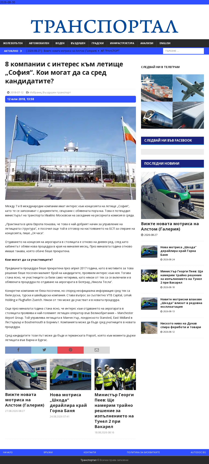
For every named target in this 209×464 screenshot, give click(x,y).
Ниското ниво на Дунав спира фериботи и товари (180, 325)
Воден (60, 43)
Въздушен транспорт (57, 92)
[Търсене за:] (183, 51)
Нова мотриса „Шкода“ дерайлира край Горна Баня (68, 402)
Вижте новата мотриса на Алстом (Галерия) (24, 400)
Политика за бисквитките (143, 452)
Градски (98, 43)
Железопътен (13, 43)
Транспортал (89, 460)
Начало (8, 452)
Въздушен (78, 43)
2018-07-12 (16, 92)
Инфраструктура (122, 43)
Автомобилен (39, 43)
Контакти (90, 452)
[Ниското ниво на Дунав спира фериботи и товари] (149, 328)
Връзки (48, 452)
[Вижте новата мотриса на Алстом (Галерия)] (26, 374)
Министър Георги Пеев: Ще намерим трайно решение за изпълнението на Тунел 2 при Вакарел (114, 410)
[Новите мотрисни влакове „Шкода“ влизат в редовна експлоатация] (149, 303)
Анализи (146, 43)
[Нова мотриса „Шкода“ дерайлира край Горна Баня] (70, 374)
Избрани (35, 92)
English (165, 43)
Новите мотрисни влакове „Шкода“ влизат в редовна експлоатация (181, 303)
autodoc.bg (198, 452)
